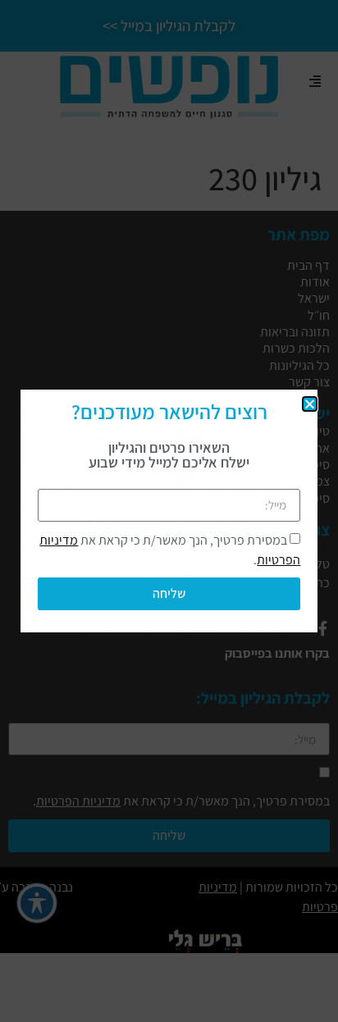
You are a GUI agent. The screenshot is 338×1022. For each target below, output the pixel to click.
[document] (169, 511)
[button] (310, 404)
